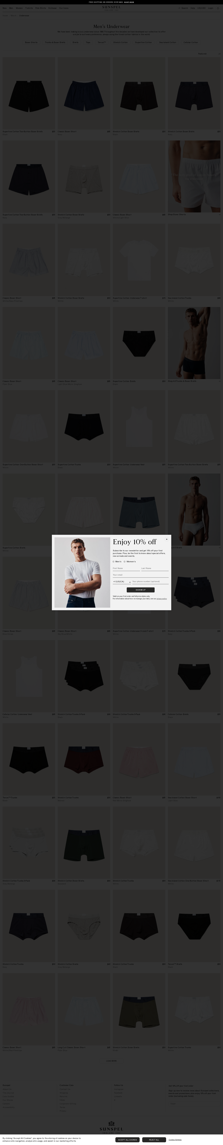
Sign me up (141, 590)
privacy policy (162, 599)
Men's (118, 561)
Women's (131, 561)
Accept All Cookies (127, 1140)
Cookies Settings (175, 1140)
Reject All (154, 1140)
